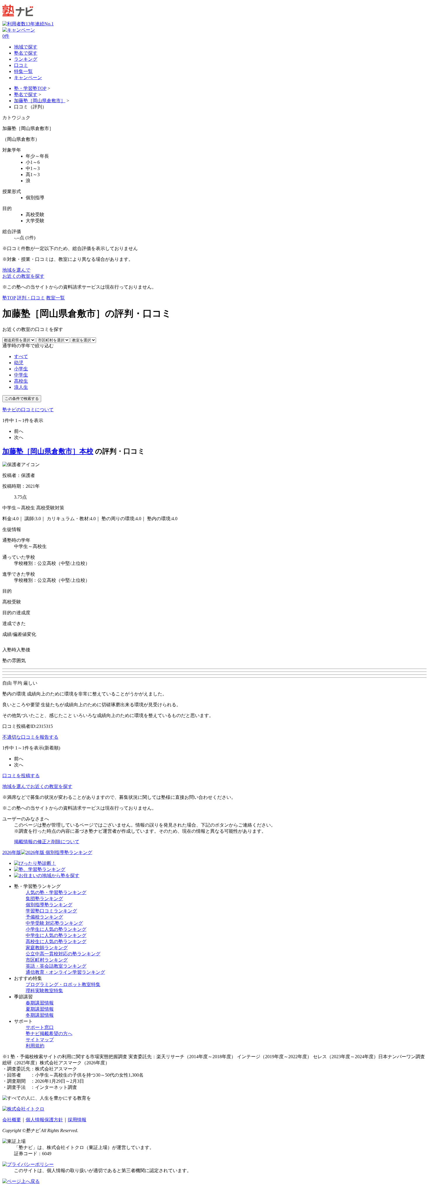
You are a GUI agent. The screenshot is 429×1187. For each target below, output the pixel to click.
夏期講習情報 (40, 1008)
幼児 (18, 362)
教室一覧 (55, 297)
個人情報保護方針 (44, 1119)
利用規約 (35, 1045)
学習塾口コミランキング (51, 910)
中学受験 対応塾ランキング (54, 923)
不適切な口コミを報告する (30, 737)
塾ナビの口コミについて (28, 409)
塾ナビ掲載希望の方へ (49, 1033)
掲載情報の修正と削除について (46, 841)
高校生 (21, 381)
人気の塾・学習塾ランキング (56, 892)
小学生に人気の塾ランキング (56, 929)
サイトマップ (40, 1039)
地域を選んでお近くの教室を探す (37, 786)
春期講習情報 (40, 1002)
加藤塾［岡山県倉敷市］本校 (47, 451)
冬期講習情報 (40, 1015)
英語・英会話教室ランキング (56, 966)
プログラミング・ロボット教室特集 (63, 984)
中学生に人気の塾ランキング (56, 935)
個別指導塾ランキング (49, 904)
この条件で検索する (22, 398)
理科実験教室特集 (44, 990)
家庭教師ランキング (47, 947)
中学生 (21, 374)
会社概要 (11, 1119)
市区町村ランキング (47, 959)
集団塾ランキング (44, 898)
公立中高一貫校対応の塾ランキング (63, 953)
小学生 (21, 368)
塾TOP (9, 297)
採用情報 (77, 1119)
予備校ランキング (44, 916)
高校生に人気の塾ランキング (56, 941)
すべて (21, 356)
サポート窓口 (40, 1027)
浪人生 (21, 387)
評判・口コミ (31, 297)
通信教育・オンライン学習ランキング (65, 972)
